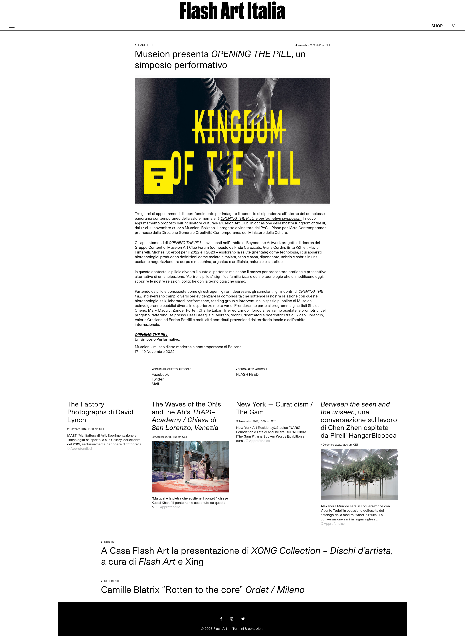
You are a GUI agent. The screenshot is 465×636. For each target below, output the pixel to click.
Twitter (158, 379)
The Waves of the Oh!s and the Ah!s (186, 415)
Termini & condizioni (247, 629)
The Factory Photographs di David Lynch (100, 411)
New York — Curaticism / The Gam (274, 408)
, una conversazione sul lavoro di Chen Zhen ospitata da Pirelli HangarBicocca (359, 419)
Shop (437, 25)
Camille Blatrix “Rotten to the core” (203, 589)
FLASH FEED (145, 45)
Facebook (160, 374)
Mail (155, 384)
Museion (226, 223)
